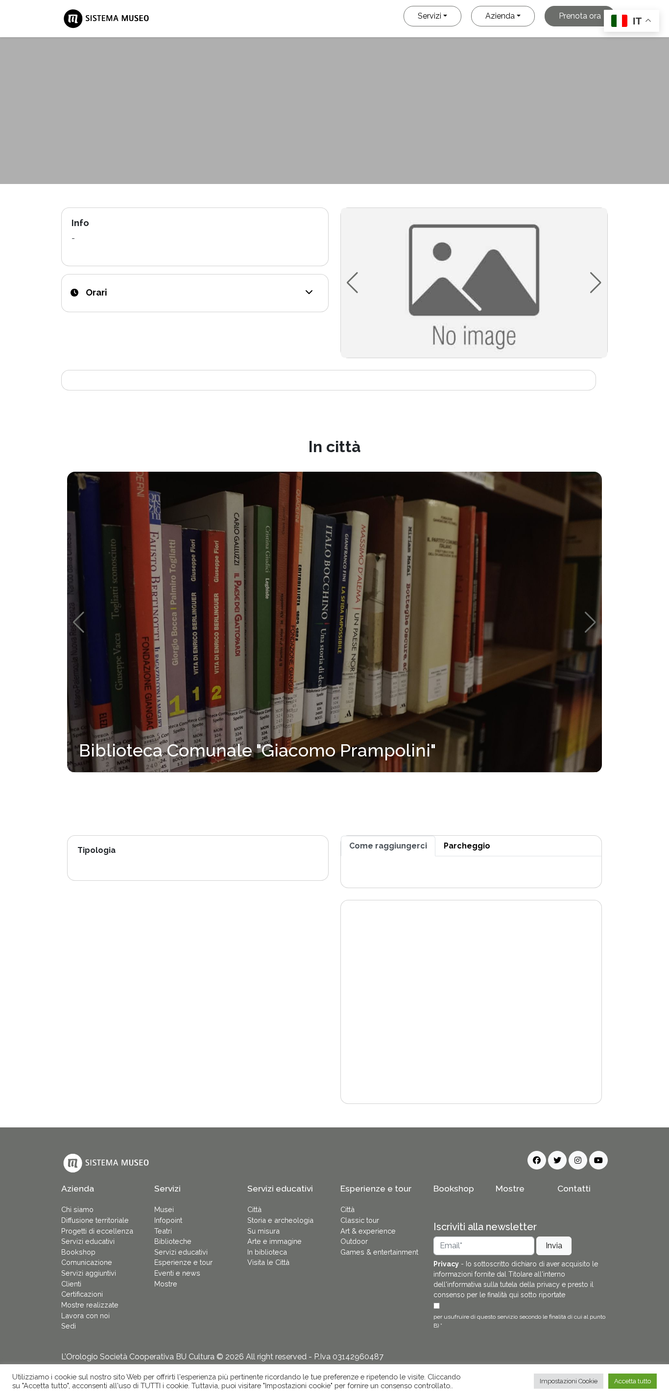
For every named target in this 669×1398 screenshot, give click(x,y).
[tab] (388, 846)
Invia (554, 1245)
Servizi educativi (88, 1241)
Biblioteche (172, 1241)
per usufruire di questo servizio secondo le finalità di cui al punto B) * (519, 1321)
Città (254, 1209)
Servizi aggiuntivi (88, 1273)
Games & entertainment (379, 1252)
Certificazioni (82, 1294)
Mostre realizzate (90, 1305)
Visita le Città (268, 1262)
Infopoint (168, 1220)
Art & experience (368, 1231)
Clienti (71, 1284)
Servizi (429, 16)
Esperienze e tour (183, 1262)
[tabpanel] (471, 872)
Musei (164, 1209)
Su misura (263, 1231)
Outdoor (354, 1241)
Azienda (500, 16)
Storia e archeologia (280, 1220)
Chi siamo (77, 1209)
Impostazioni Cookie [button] (568, 1381)
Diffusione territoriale (95, 1220)
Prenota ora (580, 16)
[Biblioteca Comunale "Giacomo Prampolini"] (334, 621)
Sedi (68, 1326)
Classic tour (359, 1220)
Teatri (163, 1231)
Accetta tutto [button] (632, 1381)
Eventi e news (177, 1273)
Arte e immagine (274, 1241)
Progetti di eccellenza (97, 1231)
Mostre (165, 1284)
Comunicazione (86, 1262)
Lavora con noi (85, 1315)
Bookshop (78, 1252)
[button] (309, 292)
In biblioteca (267, 1252)
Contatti (574, 1188)
